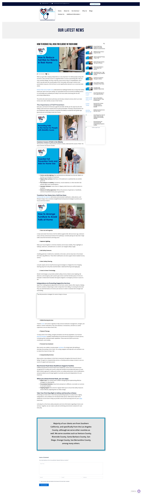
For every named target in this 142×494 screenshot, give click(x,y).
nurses (43, 323)
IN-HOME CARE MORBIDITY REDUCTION (99, 88)
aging (80, 398)
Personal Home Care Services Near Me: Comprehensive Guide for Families (99, 123)
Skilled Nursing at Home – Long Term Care (99, 52)
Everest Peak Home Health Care (45, 89)
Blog (48, 74)
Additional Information (73, 14)
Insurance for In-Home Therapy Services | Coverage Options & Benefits (98, 105)
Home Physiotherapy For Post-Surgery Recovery (99, 93)
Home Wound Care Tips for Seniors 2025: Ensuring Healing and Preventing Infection (99, 116)
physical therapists (41, 336)
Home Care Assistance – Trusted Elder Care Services (99, 68)
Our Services (75, 11)
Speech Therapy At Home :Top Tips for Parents (99, 62)
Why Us (84, 11)
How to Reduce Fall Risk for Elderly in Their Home (99, 83)
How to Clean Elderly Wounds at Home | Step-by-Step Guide (99, 99)
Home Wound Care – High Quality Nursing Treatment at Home (99, 73)
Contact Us (61, 14)
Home (59, 11)
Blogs (90, 11)
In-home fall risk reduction (43, 197)
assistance (61, 347)
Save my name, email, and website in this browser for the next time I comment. (55, 481)
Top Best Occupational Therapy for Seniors (98, 78)
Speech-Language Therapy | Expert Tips (99, 57)
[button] (76, 11)
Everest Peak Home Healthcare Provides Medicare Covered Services (99, 47)
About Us (66, 11)
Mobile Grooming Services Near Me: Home (99, 110)
